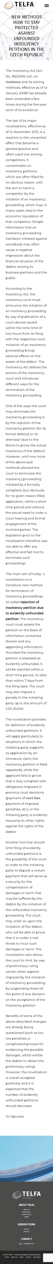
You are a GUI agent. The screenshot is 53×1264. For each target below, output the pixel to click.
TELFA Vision (26, 1212)
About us (26, 1209)
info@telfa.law (28, 1244)
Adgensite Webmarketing (31, 1255)
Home (7, 1257)
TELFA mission (26, 1214)
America (26, 1231)
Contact (28, 1257)
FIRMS (26, 1217)
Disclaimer (37, 1257)
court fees (33, 798)
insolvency (13, 82)
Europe (26, 1229)
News (21, 1257)
